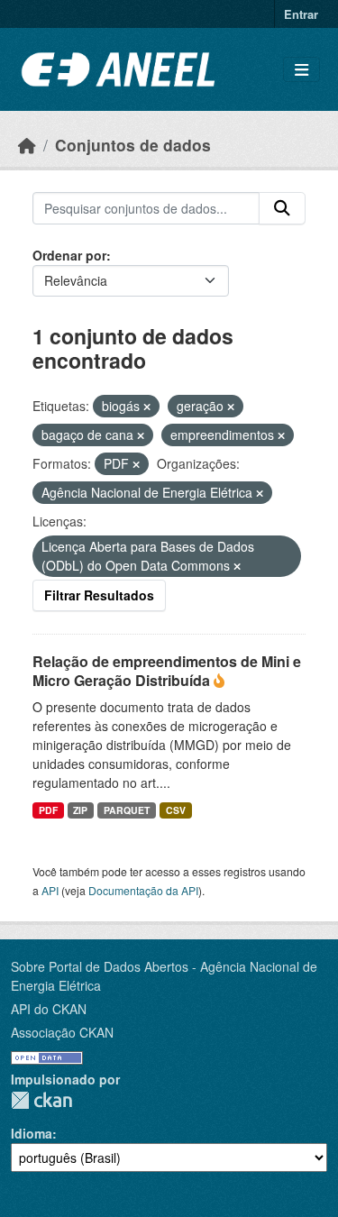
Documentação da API (143, 890)
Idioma (31, 1133)
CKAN (41, 1100)
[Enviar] (282, 208)
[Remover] (147, 406)
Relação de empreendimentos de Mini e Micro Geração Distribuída (166, 671)
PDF (48, 810)
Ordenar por (69, 255)
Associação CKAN (62, 1032)
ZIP (80, 810)
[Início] (27, 144)
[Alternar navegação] (301, 70)
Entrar (301, 14)
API (50, 890)
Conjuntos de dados (133, 144)
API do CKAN (49, 1009)
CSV (176, 810)
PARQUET (127, 810)
